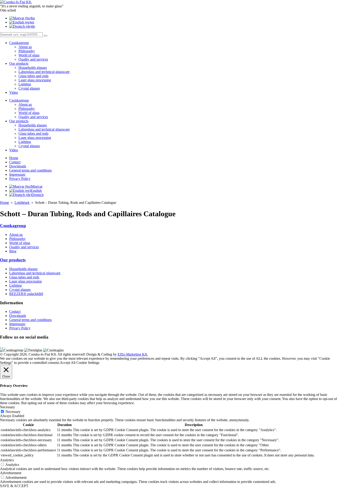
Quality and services (33, 59)
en (32, 22)
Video (13, 92)
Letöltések (22, 203)
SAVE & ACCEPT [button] (14, 486)
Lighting (24, 84)
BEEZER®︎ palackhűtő (26, 294)
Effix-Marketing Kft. (133, 354)
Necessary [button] (7, 407)
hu (33, 18)
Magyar (36, 186)
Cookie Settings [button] (87, 363)
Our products (18, 63)
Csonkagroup (19, 43)
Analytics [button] (7, 460)
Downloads (17, 166)
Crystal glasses (29, 88)
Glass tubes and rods (33, 76)
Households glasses (32, 68)
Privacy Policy (19, 179)
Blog (12, 251)
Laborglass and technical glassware (44, 72)
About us (25, 47)
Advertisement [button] (10, 473)
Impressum (17, 174)
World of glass (28, 55)
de (33, 26)
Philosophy (26, 51)
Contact (15, 162)
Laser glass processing (34, 80)
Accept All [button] (67, 363)
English (36, 191)
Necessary (13, 412)
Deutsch (38, 195)
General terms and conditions (30, 170)
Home (13, 158)
